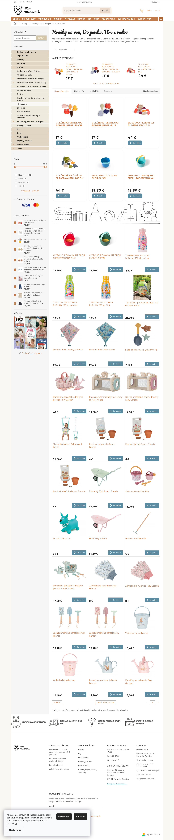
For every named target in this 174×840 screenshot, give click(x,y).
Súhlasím (80, 816)
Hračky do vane (24, 125)
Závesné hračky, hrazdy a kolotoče (28, 116)
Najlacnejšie (79, 91)
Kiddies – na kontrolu (26, 52)
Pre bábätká (22, 137)
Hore (58, 702)
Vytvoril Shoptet (153, 834)
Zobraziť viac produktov (104, 83)
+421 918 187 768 (143, 774)
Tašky (19, 148)
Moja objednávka (84, 2)
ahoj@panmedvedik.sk (145, 778)
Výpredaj (21, 63)
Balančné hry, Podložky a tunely (31, 86)
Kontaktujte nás (55, 765)
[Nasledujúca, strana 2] (152, 702)
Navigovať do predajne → (117, 784)
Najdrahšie (94, 91)
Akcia (22, 178)
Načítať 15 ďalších (106, 702)
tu (16, 823)
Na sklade (24, 175)
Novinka (23, 182)
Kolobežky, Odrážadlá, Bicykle (30, 121)
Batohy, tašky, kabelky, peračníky (87, 770)
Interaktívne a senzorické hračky (31, 82)
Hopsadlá (22, 104)
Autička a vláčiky (24, 75)
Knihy (19, 133)
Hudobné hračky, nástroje (28, 71)
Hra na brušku (23, 111)
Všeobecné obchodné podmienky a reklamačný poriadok (59, 752)
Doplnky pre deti (24, 140)
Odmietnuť (64, 816)
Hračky (20, 67)
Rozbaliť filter (28, 191)
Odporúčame (22, 55)
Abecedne (108, 91)
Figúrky (20, 94)
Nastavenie (15, 830)
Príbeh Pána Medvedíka (59, 769)
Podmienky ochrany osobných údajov (57, 759)
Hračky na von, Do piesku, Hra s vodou (31, 99)
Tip (21, 186)
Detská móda (23, 144)
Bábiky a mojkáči (24, 90)
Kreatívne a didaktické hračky (30, 78)
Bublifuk (21, 108)
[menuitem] (24, 19)
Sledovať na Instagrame (32, 353)
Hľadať (105, 10)
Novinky (20, 59)
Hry (18, 129)
